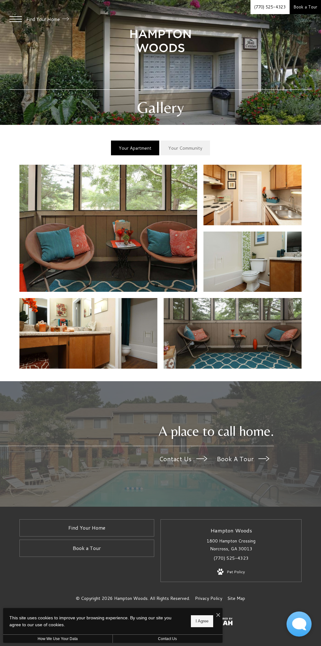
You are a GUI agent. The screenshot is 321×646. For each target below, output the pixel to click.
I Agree (202, 621)
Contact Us (176, 458)
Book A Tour (236, 458)
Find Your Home (43, 19)
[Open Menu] (15, 19)
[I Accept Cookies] (218, 615)
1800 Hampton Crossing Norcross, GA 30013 (231, 545)
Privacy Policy (208, 598)
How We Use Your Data (58, 639)
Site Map (236, 598)
